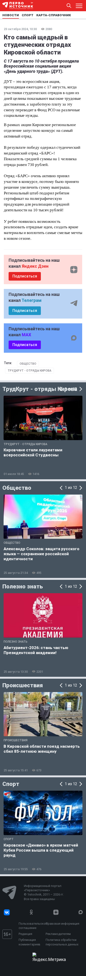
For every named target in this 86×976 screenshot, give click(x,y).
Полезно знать (22, 586)
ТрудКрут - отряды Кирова (29, 370)
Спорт (10, 784)
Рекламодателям (58, 934)
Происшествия (22, 685)
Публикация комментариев (29, 942)
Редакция (25, 934)
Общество (28, 363)
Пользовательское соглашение (31, 926)
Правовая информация (62, 923)
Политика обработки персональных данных (62, 942)
